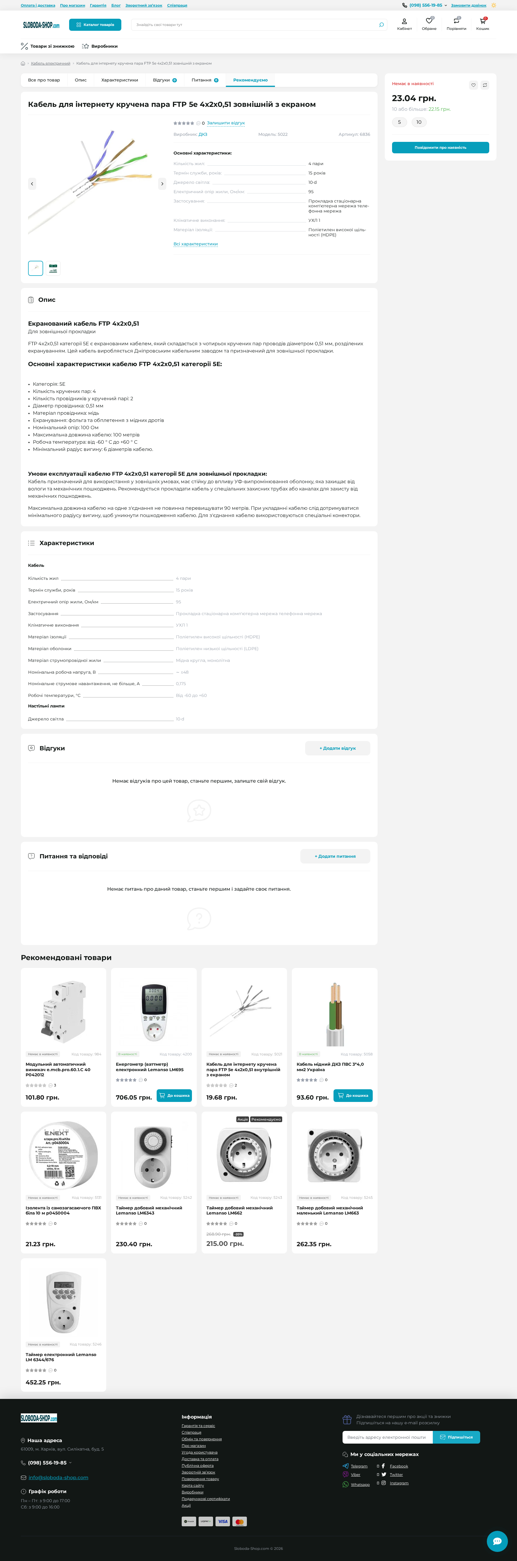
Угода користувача (200, 1452)
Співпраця (177, 5)
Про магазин (72, 5)
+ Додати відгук (338, 748)
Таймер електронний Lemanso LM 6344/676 (61, 1357)
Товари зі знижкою (52, 46)
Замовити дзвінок (469, 5)
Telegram (359, 1466)
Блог (116, 5)
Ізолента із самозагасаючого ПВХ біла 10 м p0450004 (63, 1210)
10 (419, 122)
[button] (162, 184)
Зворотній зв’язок (198, 1472)
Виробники (104, 46)
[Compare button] (484, 85)
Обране (429, 24)
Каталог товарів (99, 24)
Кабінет (404, 28)
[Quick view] (105, 996)
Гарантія (98, 5)
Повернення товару (200, 1478)
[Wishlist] (105, 1007)
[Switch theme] (493, 5)
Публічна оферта (198, 1465)
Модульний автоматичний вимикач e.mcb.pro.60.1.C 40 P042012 (58, 1069)
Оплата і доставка (38, 5)
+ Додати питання (335, 856)
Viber (355, 1474)
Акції (186, 1505)
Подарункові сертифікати (206, 1498)
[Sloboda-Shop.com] (41, 24)
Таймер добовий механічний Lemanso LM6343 (149, 1210)
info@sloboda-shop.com (58, 1477)
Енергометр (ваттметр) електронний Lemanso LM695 (150, 1067)
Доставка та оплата (200, 1459)
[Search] (381, 24)
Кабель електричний (50, 63)
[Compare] (105, 1018)
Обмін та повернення (202, 1439)
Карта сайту (193, 1485)
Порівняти (456, 24)
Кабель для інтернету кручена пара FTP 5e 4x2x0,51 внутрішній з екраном (243, 1069)
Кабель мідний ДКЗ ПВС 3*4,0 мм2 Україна (330, 1067)
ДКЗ (203, 134)
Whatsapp (360, 1484)
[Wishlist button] (473, 85)
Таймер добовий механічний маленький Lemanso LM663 (330, 1210)
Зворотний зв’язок (144, 5)
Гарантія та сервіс (198, 1425)
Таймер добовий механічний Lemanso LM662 (239, 1210)
